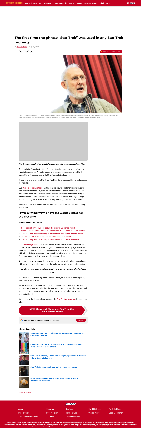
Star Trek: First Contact (32, 188)
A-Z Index (50, 417)
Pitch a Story (23, 413)
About (20, 409)
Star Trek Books (75, 3)
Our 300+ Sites (94, 409)
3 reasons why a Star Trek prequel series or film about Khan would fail (50, 239)
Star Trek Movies (61, 3)
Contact (69, 409)
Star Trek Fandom (90, 3)
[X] (128, 3)
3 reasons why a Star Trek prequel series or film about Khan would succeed (52, 234)
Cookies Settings (73, 417)
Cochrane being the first (29, 244)
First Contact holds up (66, 299)
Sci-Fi (102, 3)
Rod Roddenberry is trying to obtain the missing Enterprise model (48, 228)
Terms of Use (71, 413)
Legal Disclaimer (116, 413)
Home (21, 392)
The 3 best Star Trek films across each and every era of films (46, 237)
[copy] (31, 51)
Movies (28, 392)
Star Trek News (31, 3)
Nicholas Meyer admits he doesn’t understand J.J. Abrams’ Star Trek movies (53, 231)
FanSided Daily (115, 409)
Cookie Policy (93, 413)
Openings (50, 409)
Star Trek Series (45, 3)
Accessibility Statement (28, 417)
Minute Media (16, 422)
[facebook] (123, 3)
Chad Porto (22, 47)
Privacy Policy (52, 413)
